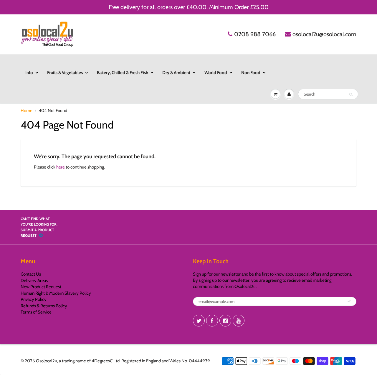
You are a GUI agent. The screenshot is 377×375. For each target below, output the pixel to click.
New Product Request (41, 286)
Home (26, 110)
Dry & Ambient (176, 72)
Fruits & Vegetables (65, 72)
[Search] (351, 94)
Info (29, 72)
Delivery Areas (34, 280)
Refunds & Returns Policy (44, 306)
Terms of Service (36, 312)
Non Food (250, 72)
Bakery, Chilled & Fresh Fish (122, 72)
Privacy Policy (34, 299)
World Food (215, 72)
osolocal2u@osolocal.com (324, 34)
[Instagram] (225, 320)
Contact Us (31, 274)
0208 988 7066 (255, 34)
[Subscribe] (349, 301)
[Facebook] (212, 320)
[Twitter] (199, 320)
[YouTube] (238, 320)
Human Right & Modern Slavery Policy (56, 293)
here (60, 167)
